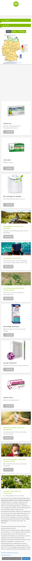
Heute (8, 31)
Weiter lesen (8, 236)
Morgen (14, 31)
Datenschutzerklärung (6, 552)
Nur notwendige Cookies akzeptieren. (11, 558)
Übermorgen (21, 31)
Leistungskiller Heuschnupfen (12, 258)
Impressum (15, 552)
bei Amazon (9, 131)
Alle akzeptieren (26, 558)
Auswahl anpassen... (6, 555)
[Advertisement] (16, 82)
